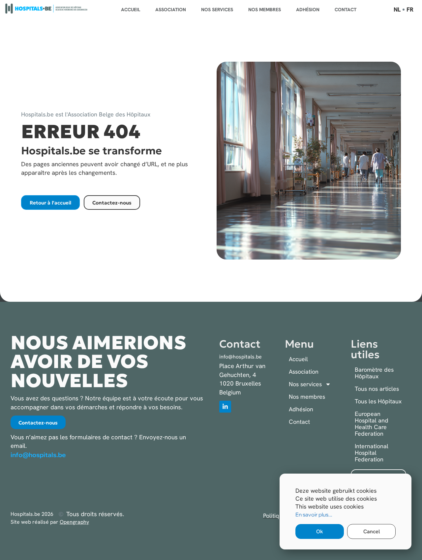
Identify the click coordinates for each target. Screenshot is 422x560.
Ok (319, 531)
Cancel (371, 531)
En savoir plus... (313, 514)
